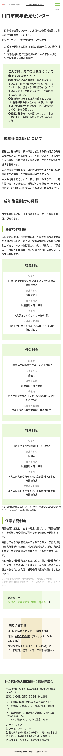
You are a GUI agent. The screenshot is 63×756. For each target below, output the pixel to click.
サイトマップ (15, 724)
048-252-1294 (25, 696)
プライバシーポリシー (19, 728)
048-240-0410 (22, 636)
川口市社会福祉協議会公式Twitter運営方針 (29, 736)
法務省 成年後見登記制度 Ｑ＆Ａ (27, 602)
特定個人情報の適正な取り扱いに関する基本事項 (32, 732)
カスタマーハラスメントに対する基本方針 (29, 740)
